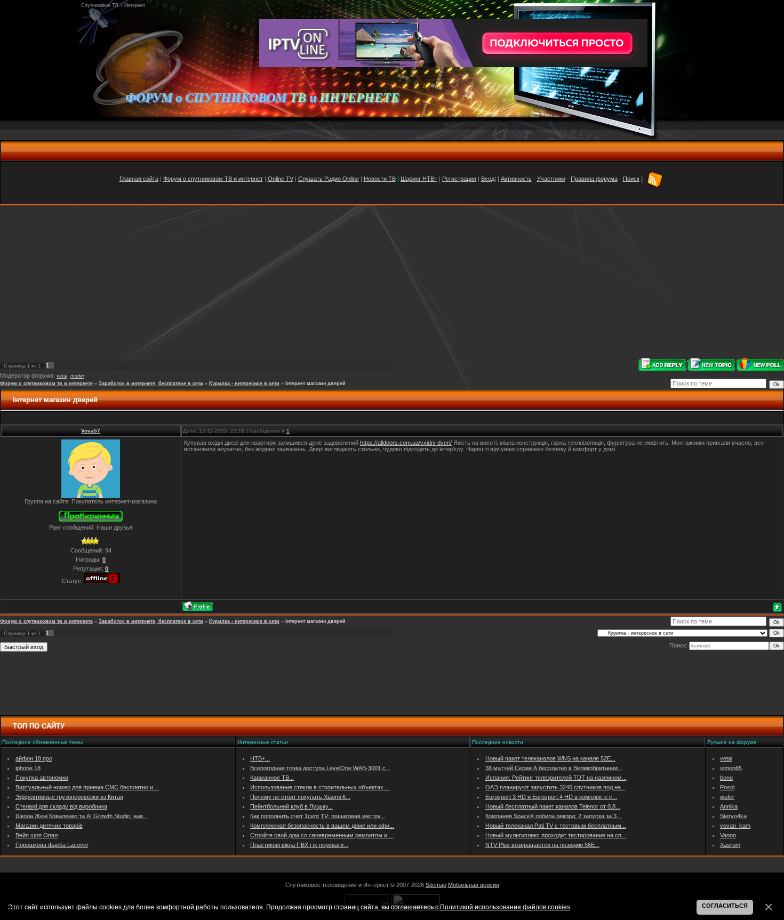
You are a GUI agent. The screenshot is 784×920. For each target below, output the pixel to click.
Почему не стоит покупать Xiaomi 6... (300, 797)
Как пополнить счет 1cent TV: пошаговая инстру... (317, 816)
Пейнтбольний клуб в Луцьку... (291, 806)
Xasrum (730, 845)
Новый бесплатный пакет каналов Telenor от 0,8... (552, 806)
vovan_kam (735, 825)
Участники (551, 178)
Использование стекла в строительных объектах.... (320, 787)
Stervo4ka (733, 816)
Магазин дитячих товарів (49, 825)
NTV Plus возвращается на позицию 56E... (542, 845)
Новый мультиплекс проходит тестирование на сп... (555, 835)
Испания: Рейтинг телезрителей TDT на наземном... (556, 777)
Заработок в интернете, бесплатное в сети (151, 383)
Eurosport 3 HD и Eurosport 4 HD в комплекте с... (551, 797)
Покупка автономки (41, 777)
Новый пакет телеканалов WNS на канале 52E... (550, 758)
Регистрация (459, 178)
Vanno (728, 835)
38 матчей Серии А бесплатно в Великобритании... (553, 768)
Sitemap (436, 885)
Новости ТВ (380, 178)
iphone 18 (28, 768)
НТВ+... (260, 758)
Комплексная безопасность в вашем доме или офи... (322, 825)
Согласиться (725, 905)
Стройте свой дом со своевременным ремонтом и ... (322, 835)
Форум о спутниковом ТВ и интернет (213, 178)
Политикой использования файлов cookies (505, 906)
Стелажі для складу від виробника (61, 806)
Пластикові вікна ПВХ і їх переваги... (299, 845)
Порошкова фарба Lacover (52, 845)
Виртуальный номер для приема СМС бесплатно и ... (87, 787)
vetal (62, 376)
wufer (727, 797)
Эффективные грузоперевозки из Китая (69, 797)
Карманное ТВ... (272, 777)
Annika (729, 806)
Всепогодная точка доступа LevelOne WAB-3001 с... (320, 768)
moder (77, 376)
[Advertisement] (392, 281)
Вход (487, 178)
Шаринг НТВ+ (419, 178)
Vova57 (90, 431)
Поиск (631, 178)
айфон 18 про (33, 758)
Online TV (280, 178)
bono (726, 777)
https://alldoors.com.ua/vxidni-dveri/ (406, 442)
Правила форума (594, 178)
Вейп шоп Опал (36, 835)
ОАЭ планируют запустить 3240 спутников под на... (555, 787)
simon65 (731, 768)
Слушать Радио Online (328, 178)
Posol (727, 787)
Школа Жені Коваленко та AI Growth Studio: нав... (81, 816)
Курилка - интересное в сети (244, 383)
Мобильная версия (473, 885)
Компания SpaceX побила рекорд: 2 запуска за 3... (553, 816)
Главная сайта (138, 178)
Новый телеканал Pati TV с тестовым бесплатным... (555, 825)
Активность (516, 178)
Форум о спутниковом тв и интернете (46, 383)
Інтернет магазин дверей (315, 383)
